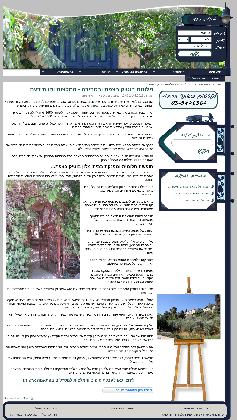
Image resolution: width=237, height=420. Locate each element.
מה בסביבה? (65, 71)
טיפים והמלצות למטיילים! (204, 78)
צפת (179, 84)
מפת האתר (15, 414)
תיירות (106, 71)
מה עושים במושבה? (134, 71)
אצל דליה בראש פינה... (196, 198)
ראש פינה (215, 71)
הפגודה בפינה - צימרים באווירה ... (190, 191)
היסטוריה (178, 71)
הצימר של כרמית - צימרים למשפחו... (189, 184)
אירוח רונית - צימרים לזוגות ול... (192, 205)
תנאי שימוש (31, 414)
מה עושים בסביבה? (196, 84)
